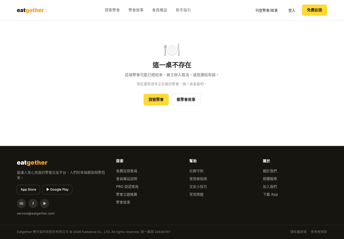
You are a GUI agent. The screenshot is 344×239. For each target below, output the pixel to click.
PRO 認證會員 (127, 186)
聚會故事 (136, 10)
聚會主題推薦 (126, 194)
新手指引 (183, 10)
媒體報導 (270, 178)
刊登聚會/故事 (266, 10)
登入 (291, 10)
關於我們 (270, 171)
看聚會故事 (186, 99)
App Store (28, 189)
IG (21, 203)
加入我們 (270, 186)
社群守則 (196, 171)
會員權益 (159, 10)
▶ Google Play (57, 189)
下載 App (270, 194)
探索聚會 (112, 10)
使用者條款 (319, 232)
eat (30, 10)
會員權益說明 (126, 178)
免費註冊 (314, 10)
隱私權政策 (298, 232)
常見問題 (196, 194)
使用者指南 (198, 178)
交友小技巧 (198, 186)
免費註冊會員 (126, 171)
